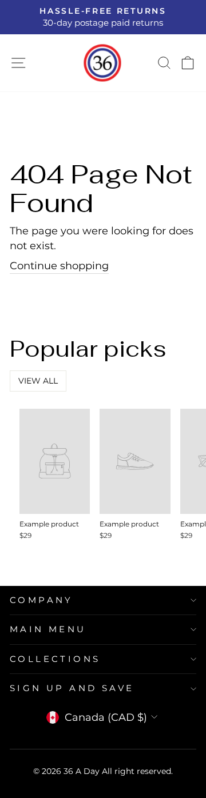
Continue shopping (59, 265)
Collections (55, 659)
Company (41, 600)
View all (38, 381)
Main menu (48, 629)
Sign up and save (72, 688)
